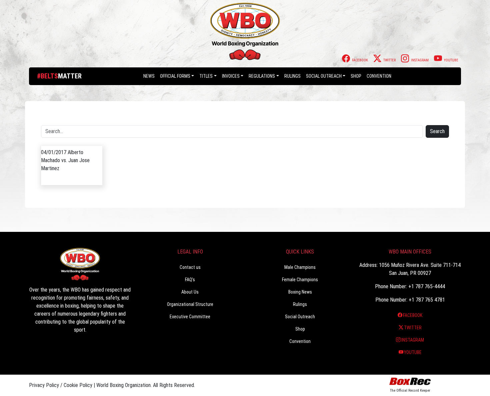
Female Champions (300, 279)
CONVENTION (379, 76)
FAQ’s (190, 279)
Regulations (262, 76)
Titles (206, 76)
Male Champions (300, 267)
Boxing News (300, 292)
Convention (300, 341)
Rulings (292, 76)
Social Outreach (324, 76)
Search (437, 131)
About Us (190, 292)
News (149, 76)
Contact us (190, 267)
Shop (356, 76)
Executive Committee (190, 316)
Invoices (231, 76)
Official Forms (175, 76)
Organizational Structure (190, 304)
